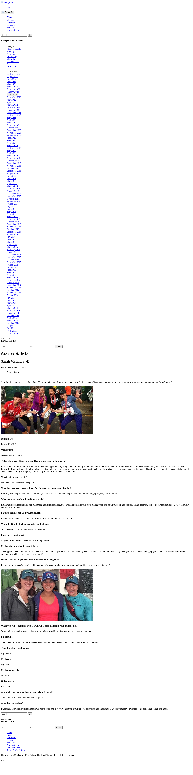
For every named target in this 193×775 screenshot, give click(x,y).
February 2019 (13, 158)
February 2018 (13, 188)
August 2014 (12, 295)
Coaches (10, 20)
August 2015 (12, 265)
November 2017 (14, 196)
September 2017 (14, 201)
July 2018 (11, 176)
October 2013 (13, 315)
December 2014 (14, 285)
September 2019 (14, 148)
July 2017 (11, 206)
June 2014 (11, 300)
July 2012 (11, 328)
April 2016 (12, 244)
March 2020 (12, 145)
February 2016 (13, 249)
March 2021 (12, 122)
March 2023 (12, 86)
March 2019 (12, 155)
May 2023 (11, 84)
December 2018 (14, 163)
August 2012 (12, 325)
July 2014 (11, 298)
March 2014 (12, 308)
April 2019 (12, 153)
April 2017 (12, 214)
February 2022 (13, 107)
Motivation (12, 59)
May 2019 (11, 150)
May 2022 (11, 100)
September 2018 (14, 171)
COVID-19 (12, 66)
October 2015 (13, 259)
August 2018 (12, 173)
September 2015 (14, 262)
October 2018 (13, 168)
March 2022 (12, 105)
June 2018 (11, 178)
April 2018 (12, 183)
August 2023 (12, 76)
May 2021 (11, 117)
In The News (13, 61)
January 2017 (13, 221)
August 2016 (12, 234)
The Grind (11, 27)
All (8, 64)
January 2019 (13, 160)
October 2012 (13, 323)
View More (12, 94)
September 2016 (14, 232)
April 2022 (12, 102)
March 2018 (12, 186)
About (9, 17)
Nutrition (11, 54)
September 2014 (14, 292)
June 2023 (11, 81)
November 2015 (14, 257)
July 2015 (11, 267)
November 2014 (14, 287)
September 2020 (14, 135)
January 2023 (13, 92)
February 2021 (13, 125)
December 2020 (14, 130)
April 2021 (12, 120)
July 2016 (11, 237)
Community (12, 56)
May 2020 (11, 140)
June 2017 (11, 209)
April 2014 (12, 305)
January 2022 (13, 110)
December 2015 (14, 254)
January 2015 (13, 282)
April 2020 (12, 143)
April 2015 (12, 275)
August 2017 (12, 204)
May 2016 (11, 242)
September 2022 (14, 97)
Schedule (11, 25)
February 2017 (13, 219)
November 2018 (14, 166)
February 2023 (13, 89)
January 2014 (13, 313)
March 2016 (12, 247)
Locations (11, 22)
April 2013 (12, 318)
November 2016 (14, 226)
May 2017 (11, 211)
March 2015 (12, 277)
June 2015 (11, 270)
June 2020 (11, 138)
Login (9, 7)
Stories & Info (13, 30)
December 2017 (14, 193)
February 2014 (13, 310)
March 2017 (12, 216)
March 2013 (12, 320)
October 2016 (13, 229)
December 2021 (14, 112)
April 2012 (12, 331)
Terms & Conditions (16, 750)
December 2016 (14, 224)
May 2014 (11, 303)
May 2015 (11, 272)
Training (10, 51)
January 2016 (13, 252)
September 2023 (14, 74)
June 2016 (11, 239)
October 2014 (13, 290)
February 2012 (13, 333)
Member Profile (14, 49)
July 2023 (11, 79)
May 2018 (11, 181)
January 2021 (13, 127)
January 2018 (13, 191)
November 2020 (14, 133)
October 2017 (13, 199)
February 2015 (13, 280)
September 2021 (14, 115)
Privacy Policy (13, 748)
